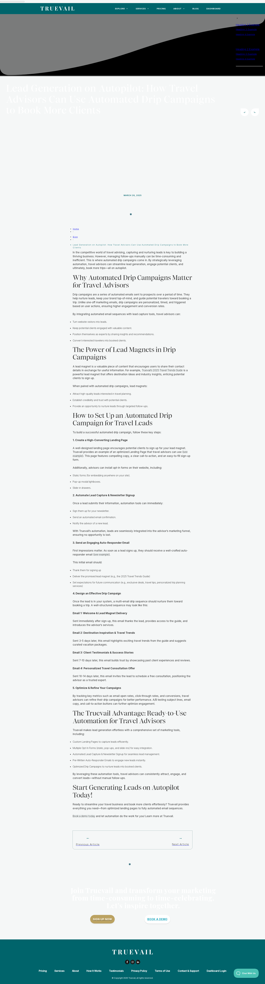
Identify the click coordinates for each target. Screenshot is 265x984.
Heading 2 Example (248, 24)
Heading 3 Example (246, 29)
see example (101, 554)
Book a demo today (84, 816)
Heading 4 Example (245, 34)
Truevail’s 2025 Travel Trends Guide (162, 370)
